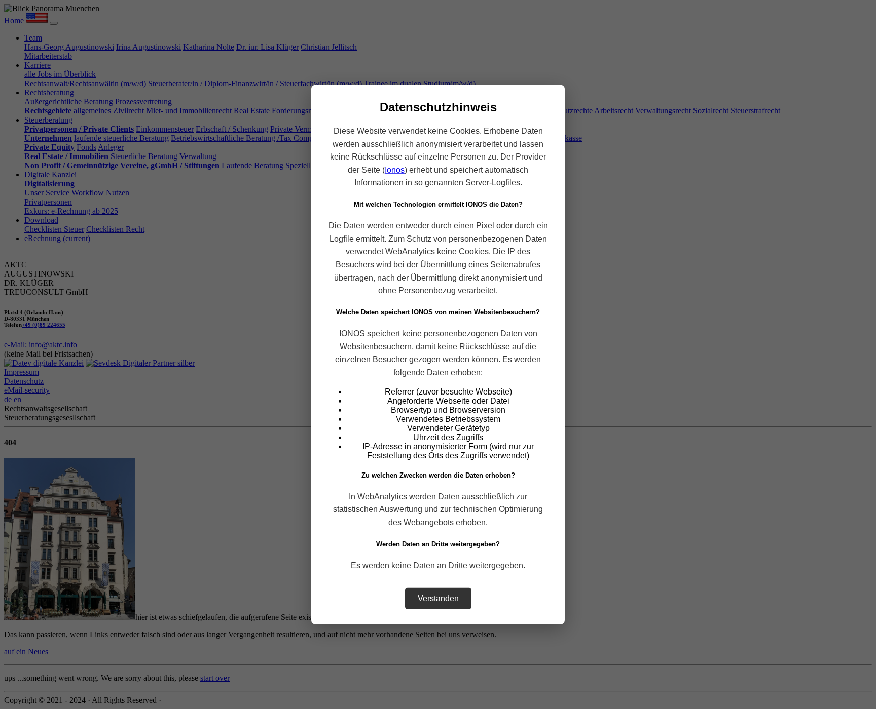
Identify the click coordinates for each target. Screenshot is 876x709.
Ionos (395, 169)
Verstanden (438, 598)
